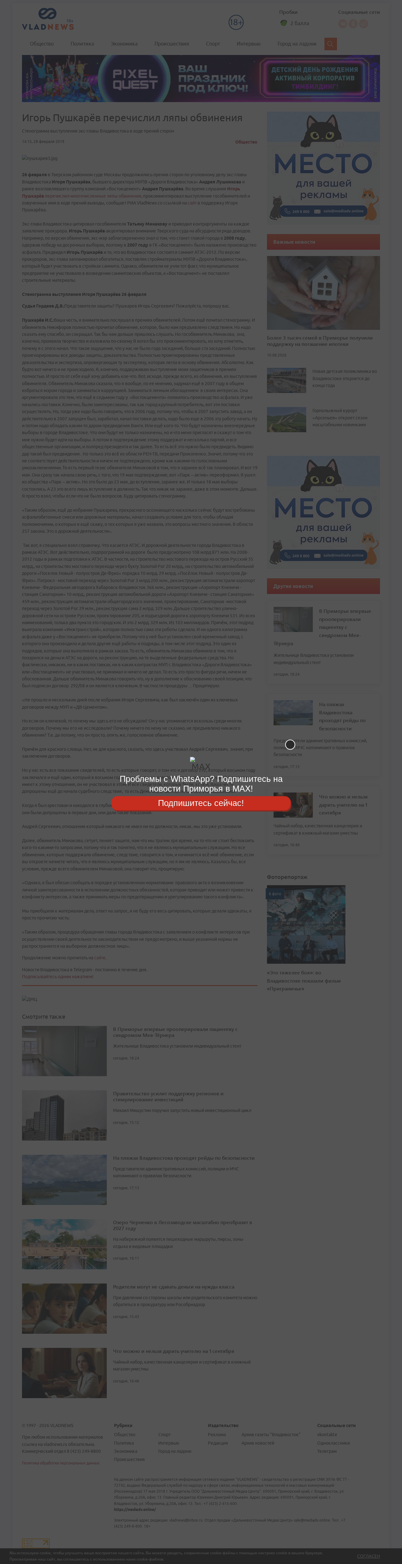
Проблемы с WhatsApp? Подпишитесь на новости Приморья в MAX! (201, 783)
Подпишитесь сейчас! (201, 803)
